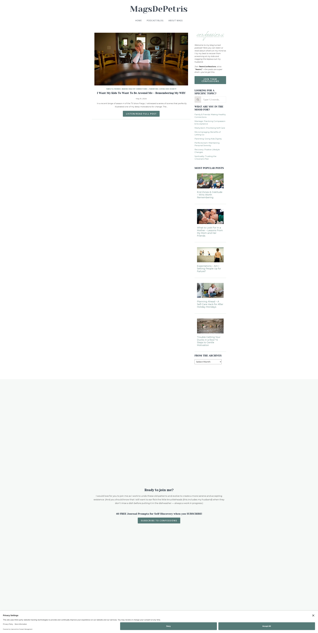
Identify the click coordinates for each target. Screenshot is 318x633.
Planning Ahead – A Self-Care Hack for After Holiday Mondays (210, 304)
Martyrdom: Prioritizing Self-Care (210, 128)
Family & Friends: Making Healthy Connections (126, 89)
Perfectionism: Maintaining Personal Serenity (207, 144)
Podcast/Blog (155, 20)
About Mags (175, 20)
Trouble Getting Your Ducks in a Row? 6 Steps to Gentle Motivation (208, 341)
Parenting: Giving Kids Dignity (162, 89)
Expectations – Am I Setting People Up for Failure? (209, 269)
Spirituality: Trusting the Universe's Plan (205, 157)
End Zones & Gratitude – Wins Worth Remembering (209, 195)
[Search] (198, 99)
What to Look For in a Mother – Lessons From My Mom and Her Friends (210, 231)
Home (138, 20)
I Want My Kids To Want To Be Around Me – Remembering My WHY (141, 93)
